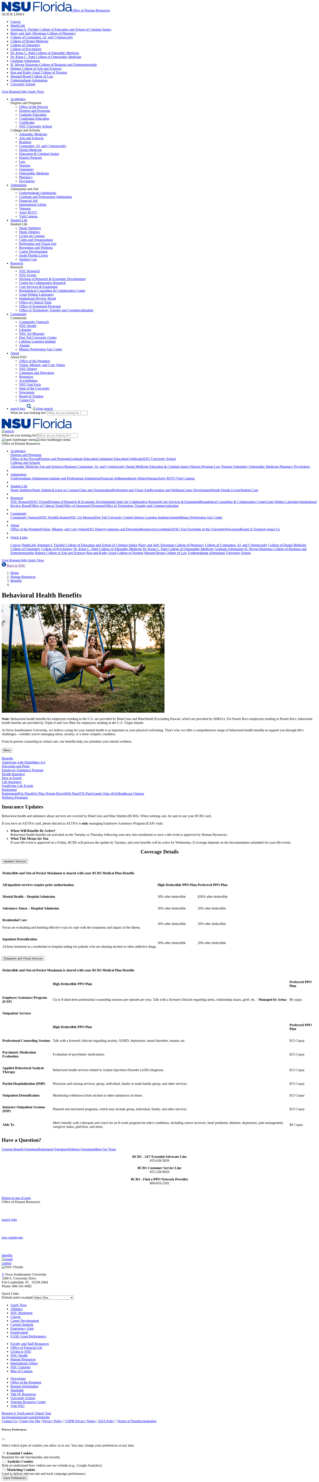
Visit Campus (28, 216)
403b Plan (71, 793)
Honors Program (30, 157)
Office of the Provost (33, 107)
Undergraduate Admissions (29, 80)
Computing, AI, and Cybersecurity (42, 146)
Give (5, 91)
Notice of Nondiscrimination (136, 1421)
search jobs (9, 1219)
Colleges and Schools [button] (25, 463)
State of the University (34, 388)
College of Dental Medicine (29, 41)
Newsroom (26, 392)
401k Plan (24, 793)
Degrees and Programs (34, 111)
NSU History (28, 369)
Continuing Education (34, 118)
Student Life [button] (18, 220)
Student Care (28, 259)
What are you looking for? (28, 413)
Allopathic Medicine (33, 134)
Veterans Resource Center (28, 1402)
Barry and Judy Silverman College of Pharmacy (43, 33)
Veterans (25, 208)
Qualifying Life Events (17, 786)
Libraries (25, 330)
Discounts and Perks (16, 766)
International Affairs (32, 204)
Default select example (17, 1297)
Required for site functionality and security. (31, 1455)
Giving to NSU (20, 1351)
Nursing (24, 165)
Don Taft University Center (38, 337)
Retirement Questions (52, 1149)
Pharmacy (26, 177)
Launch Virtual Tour (37, 1413)
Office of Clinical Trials (35, 302)
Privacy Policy (52, 1421)
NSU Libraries (20, 1367)
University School (22, 84)
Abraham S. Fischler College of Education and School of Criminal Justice (60, 29)
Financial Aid (28, 200)
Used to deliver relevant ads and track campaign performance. (44, 1471)
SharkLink (17, 25)
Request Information (24, 1386)
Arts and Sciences (31, 138)
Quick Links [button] (19, 537)
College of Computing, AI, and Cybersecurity (41, 37)
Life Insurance (11, 782)
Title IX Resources (23, 1394)
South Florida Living (33, 255)
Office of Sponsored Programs (40, 306)
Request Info (18, 91)
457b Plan (85, 793)
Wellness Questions (80, 1149)
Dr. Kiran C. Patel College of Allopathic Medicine (44, 53)
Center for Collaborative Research (42, 283)
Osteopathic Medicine (34, 173)
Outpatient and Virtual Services (23, 958)
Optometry (26, 169)
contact (7, 1263)
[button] (31, 408)
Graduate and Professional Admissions (45, 197)
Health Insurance (13, 774)
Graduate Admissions (25, 61)
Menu (6, 750)
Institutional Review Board (37, 298)
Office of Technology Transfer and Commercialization (56, 310)
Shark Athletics (29, 232)
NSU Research (29, 271)
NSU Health (27, 326)
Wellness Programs (15, 797)
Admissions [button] (18, 185)
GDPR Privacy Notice (80, 1421)
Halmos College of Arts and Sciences (35, 68)
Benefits (16, 581)
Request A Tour (12, 1413)
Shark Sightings (30, 228)
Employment (19, 1332)
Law (22, 161)
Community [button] (18, 314)
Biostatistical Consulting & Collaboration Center (52, 290)
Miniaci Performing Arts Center (40, 349)
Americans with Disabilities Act (23, 762)
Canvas (15, 21)
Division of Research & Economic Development (52, 279)
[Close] (3, 1439)
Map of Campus (21, 1371)
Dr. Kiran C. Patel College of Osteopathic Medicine (45, 57)
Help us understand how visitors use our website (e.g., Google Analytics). (52, 1463)
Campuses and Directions (36, 373)
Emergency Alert (22, 1328)
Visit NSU (17, 1406)
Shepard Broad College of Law (31, 76)
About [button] (14, 353)
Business (25, 142)
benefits (7, 1255)
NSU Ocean (27, 275)
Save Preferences (14, 1478)
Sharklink (17, 1390)
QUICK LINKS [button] (13, 14)
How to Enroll (11, 778)
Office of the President (34, 361)
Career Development (33, 251)
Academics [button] (18, 99)
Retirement (9, 793)
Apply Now (36, 91)
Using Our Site (30, 1421)
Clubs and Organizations (36, 240)
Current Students (21, 1324)
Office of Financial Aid (26, 1347)
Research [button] (16, 263)
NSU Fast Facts (30, 384)
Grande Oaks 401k (105, 793)
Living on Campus (32, 236)
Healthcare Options (131, 793)
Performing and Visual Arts (37, 244)
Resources (26, 376)
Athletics (16, 1309)
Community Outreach (34, 322)
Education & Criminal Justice (39, 154)
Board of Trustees (31, 396)
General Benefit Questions (20, 1149)
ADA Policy (106, 1421)
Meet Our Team (105, 1149)
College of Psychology (26, 49)
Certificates (27, 122)
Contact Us (27, 400)
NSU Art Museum (31, 333)
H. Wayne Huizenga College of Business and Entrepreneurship (53, 64)
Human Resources (23, 577)
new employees (12, 1237)
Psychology (27, 181)
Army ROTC (28, 212)
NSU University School (35, 126)
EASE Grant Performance (28, 1336)
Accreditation (28, 380)
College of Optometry (25, 45)
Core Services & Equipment (38, 287)
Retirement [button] (9, 790)
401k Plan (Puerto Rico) (47, 793)
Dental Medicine (30, 150)
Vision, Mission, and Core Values (42, 365)
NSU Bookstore (21, 1313)
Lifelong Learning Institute (37, 341)
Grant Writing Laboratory (36, 294)
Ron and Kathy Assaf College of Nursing (38, 72)
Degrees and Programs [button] (25, 455)
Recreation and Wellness (36, 247)
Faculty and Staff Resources (29, 1344)
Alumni (24, 345)
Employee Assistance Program (22, 770)
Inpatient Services (14, 861)
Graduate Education (32, 114)
